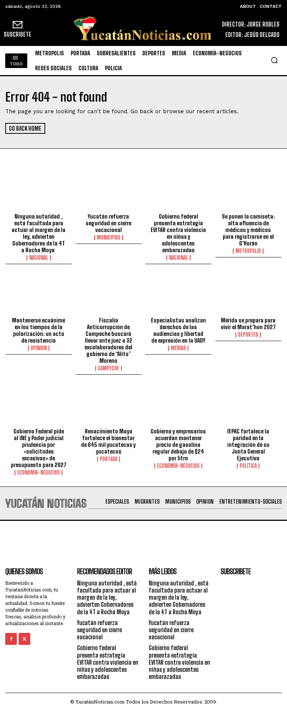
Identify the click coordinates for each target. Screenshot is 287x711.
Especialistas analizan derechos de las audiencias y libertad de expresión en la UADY (178, 330)
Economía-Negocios (38, 472)
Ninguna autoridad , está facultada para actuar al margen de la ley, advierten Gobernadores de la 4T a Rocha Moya (38, 233)
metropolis (248, 251)
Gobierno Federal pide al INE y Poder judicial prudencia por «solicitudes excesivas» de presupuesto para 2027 (39, 448)
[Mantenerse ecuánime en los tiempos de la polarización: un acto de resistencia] (39, 294)
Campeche (108, 368)
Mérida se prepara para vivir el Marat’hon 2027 (248, 323)
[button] (274, 60)
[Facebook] (11, 638)
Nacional (38, 257)
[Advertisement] (143, 537)
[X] (24, 638)
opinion (39, 348)
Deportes (248, 334)
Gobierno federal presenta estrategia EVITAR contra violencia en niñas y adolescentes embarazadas (178, 233)
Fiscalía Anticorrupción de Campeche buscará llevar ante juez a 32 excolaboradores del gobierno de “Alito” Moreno (108, 340)
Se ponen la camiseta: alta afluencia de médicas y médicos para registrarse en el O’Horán (248, 230)
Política (248, 466)
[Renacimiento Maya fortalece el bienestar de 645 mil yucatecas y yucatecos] (108, 405)
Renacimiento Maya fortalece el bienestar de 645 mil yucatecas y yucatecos (108, 441)
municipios (108, 237)
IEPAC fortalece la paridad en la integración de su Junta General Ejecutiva (248, 444)
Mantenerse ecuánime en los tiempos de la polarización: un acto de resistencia (38, 330)
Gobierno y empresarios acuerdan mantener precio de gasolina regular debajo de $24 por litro (178, 444)
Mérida (178, 348)
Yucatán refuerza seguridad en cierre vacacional (108, 223)
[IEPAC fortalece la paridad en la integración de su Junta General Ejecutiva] (248, 405)
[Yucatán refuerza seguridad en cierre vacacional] (108, 190)
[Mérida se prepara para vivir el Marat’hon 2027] (248, 294)
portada (108, 459)
